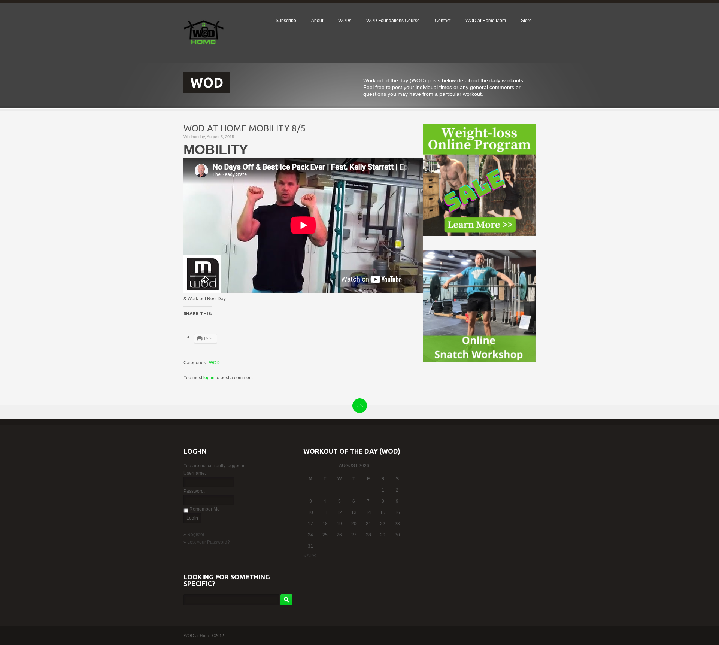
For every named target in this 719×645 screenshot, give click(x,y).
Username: (194, 473)
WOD (214, 362)
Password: (194, 491)
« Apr (309, 555)
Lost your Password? (208, 542)
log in (209, 377)
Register (195, 534)
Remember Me (204, 509)
